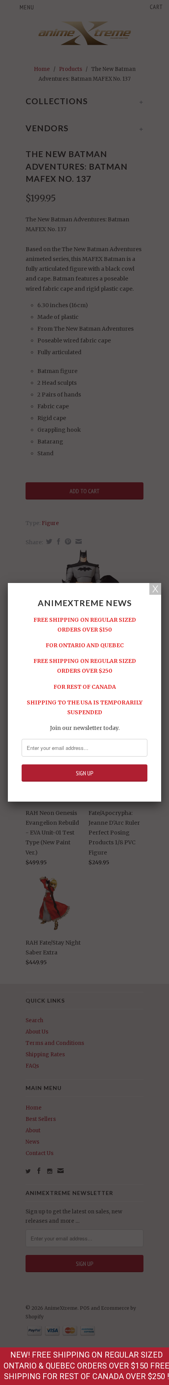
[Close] (155, 589)
